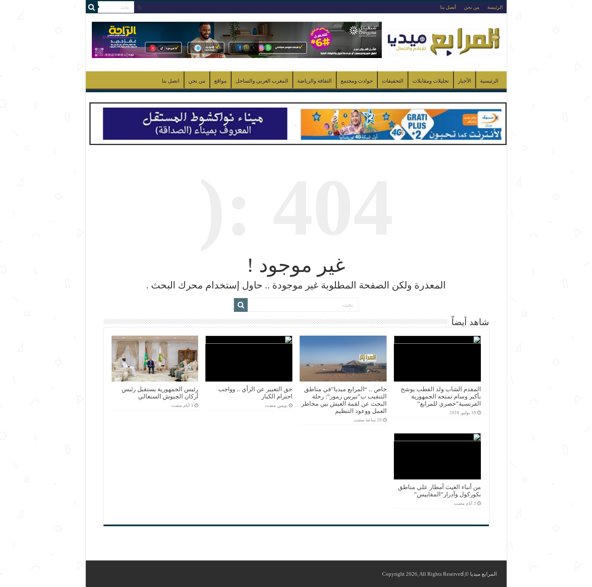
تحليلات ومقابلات (430, 81)
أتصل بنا (448, 7)
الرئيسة (495, 7)
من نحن (471, 7)
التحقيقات (393, 81)
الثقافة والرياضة (314, 81)
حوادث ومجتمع (357, 81)
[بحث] (92, 7)
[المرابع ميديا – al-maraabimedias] (444, 40)
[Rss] (140, 7)
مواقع (220, 81)
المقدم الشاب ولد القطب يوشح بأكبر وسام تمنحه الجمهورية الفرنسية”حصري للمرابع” (441, 396)
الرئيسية (489, 81)
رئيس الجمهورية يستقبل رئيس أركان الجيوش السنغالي (160, 393)
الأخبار (464, 81)
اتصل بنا (171, 81)
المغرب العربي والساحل (262, 81)
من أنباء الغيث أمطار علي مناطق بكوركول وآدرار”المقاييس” (439, 490)
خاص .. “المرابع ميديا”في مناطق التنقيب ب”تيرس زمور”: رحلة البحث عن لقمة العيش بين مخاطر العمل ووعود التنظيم (344, 400)
